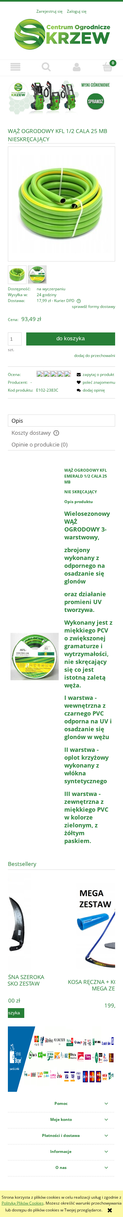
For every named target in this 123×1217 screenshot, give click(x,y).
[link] (61, 97)
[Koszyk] (107, 66)
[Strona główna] (61, 33)
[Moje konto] (77, 67)
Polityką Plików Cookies (23, 1203)
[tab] (61, 420)
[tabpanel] (61, 656)
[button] (15, 67)
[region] (61, 97)
